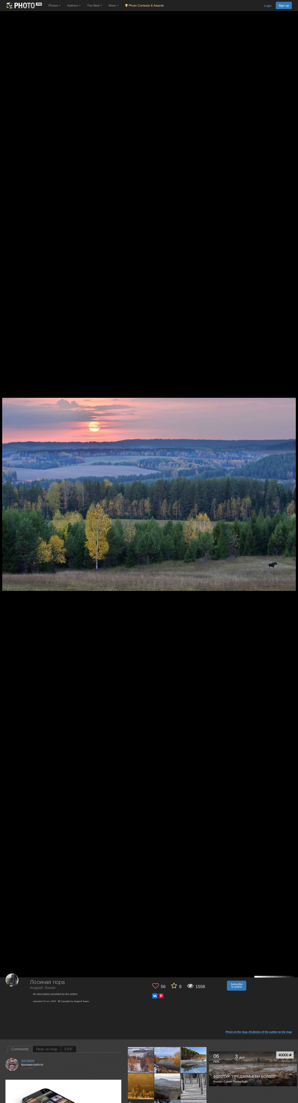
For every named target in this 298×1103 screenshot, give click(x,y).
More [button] (113, 5)
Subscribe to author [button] (237, 985)
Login (268, 5)
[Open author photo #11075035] (167, 1086)
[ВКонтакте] (155, 995)
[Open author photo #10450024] (194, 1086)
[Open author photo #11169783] (141, 1086)
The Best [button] (93, 5)
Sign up (284, 5)
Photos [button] (53, 5)
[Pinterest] (161, 995)
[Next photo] (293, 480)
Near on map (46, 1049)
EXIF (69, 1049)
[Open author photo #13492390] (167, 1060)
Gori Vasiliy (27, 1060)
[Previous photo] (4, 480)
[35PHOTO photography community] (23, 5)
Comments (20, 1049)
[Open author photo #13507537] (141, 1060)
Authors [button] (73, 5)
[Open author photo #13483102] (194, 1060)
